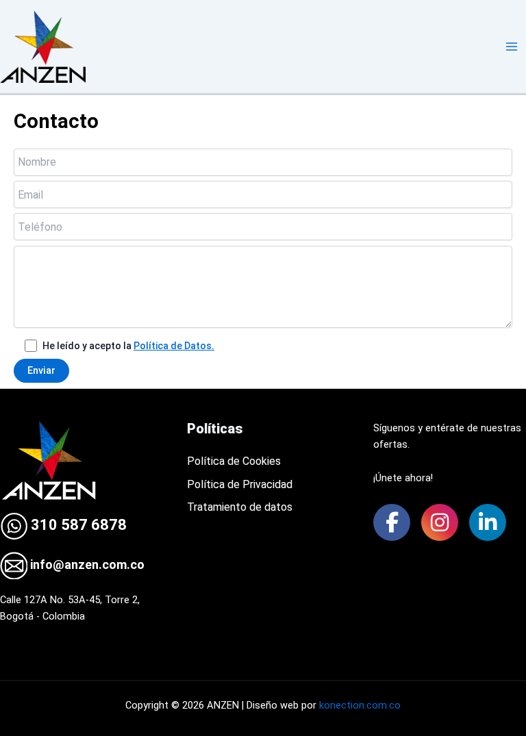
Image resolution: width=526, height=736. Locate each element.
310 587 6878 (77, 524)
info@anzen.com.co (86, 564)
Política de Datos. (174, 345)
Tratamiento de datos (239, 506)
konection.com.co (360, 705)
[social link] (391, 522)
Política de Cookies (234, 461)
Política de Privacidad (239, 484)
